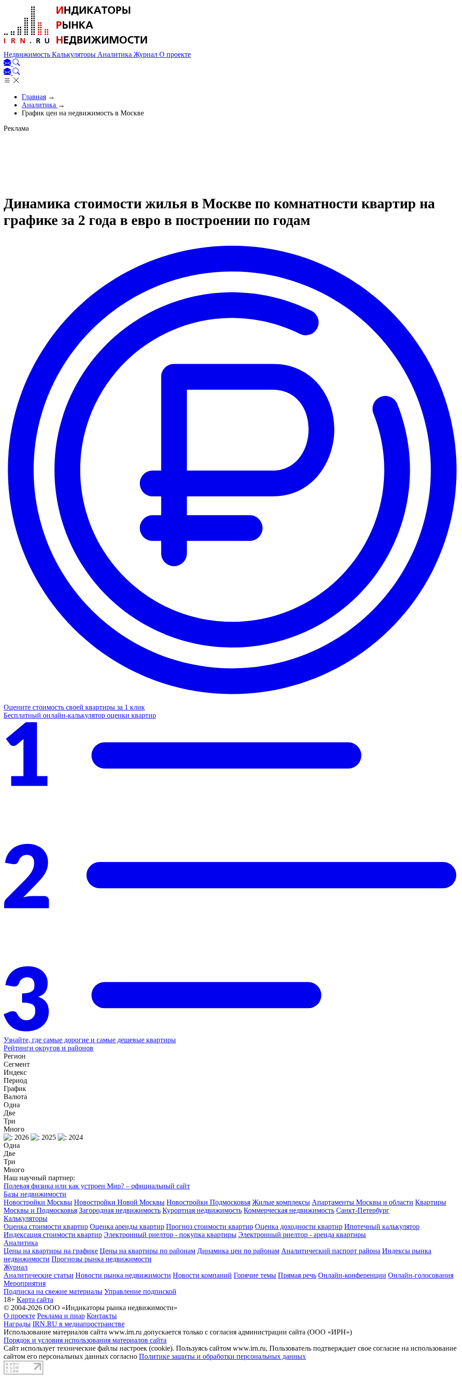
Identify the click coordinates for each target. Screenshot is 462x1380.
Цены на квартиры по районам (147, 1251)
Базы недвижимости (35, 1194)
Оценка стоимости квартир (46, 1226)
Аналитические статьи (39, 1275)
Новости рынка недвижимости (123, 1275)
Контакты (102, 1316)
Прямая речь (297, 1275)
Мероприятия (25, 1283)
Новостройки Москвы (38, 1202)
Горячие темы (255, 1275)
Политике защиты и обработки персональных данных (222, 1356)
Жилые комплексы (281, 1202)
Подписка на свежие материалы (53, 1291)
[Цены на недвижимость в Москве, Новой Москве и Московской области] (76, 46)
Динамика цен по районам (238, 1251)
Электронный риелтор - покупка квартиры (170, 1234)
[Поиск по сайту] (16, 63)
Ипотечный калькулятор (382, 1226)
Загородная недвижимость (120, 1210)
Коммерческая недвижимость (289, 1210)
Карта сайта (35, 1299)
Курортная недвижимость (202, 1210)
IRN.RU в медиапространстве (78, 1324)
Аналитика (115, 54)
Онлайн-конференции (352, 1275)
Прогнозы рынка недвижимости (101, 1259)
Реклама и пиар (61, 1316)
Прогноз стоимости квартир (209, 1226)
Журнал (146, 54)
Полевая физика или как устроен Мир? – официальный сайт (97, 1186)
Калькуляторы (74, 54)
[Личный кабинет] (8, 63)
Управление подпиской (140, 1291)
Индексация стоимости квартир (53, 1234)
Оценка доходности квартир (298, 1226)
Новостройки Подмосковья (208, 1202)
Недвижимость (28, 54)
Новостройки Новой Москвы (119, 1202)
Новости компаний (202, 1275)
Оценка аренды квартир (127, 1226)
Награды (17, 1324)
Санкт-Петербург (362, 1210)
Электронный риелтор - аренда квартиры (302, 1234)
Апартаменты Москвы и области (362, 1202)
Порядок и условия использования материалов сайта (85, 1340)
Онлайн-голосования (420, 1275)
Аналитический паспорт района (330, 1251)
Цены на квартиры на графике (51, 1251)
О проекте (175, 54)
